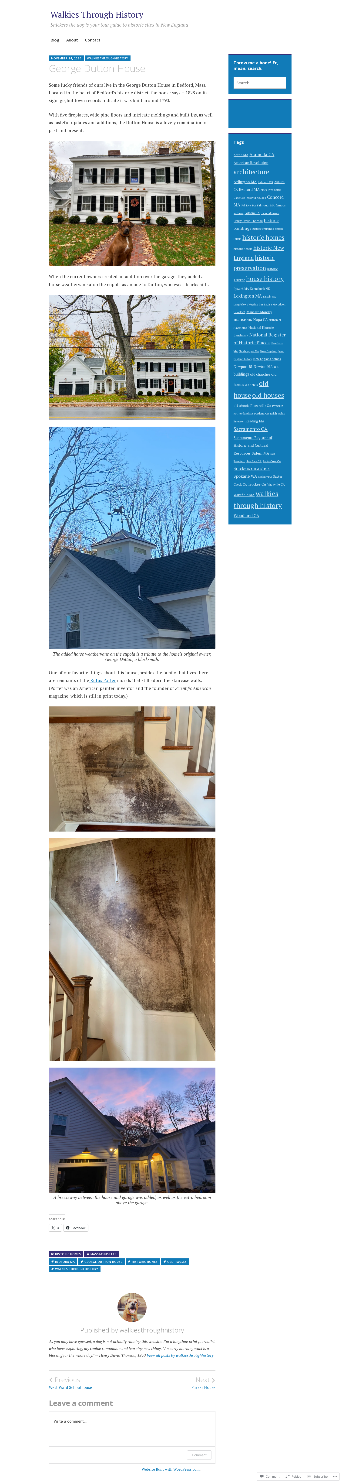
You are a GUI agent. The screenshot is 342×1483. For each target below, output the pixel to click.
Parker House (203, 1383)
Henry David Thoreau (248, 221)
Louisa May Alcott (274, 304)
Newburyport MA (249, 351)
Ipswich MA (241, 289)
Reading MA (254, 421)
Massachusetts (104, 1254)
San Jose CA (254, 461)
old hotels (251, 385)
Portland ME (246, 413)
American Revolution (251, 162)
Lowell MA (239, 312)
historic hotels (243, 249)
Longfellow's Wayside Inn (248, 304)
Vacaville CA (276, 484)
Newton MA (263, 366)
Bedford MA (65, 1262)
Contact (93, 40)
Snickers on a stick (252, 468)
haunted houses (270, 213)
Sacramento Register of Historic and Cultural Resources (253, 445)
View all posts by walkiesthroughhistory (180, 1355)
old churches (260, 374)
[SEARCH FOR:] (260, 83)
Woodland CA (246, 515)
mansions (243, 319)
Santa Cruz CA (272, 461)
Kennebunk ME (260, 289)
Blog (54, 40)
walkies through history (76, 1269)
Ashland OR (265, 182)
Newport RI (243, 366)
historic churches (263, 228)
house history (265, 278)
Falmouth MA (266, 205)
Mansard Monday (259, 312)
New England (268, 351)
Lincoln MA (269, 296)
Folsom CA (252, 213)
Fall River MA (248, 205)
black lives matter (271, 190)
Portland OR (261, 413)
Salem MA (260, 453)
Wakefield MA (244, 495)
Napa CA (260, 319)
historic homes (68, 1254)
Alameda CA (261, 154)
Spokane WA (245, 476)
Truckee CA (257, 484)
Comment (199, 1455)
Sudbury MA (265, 476)
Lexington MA (248, 296)
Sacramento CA (251, 428)
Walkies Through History (96, 14)
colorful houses (256, 197)
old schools (241, 406)
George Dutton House (103, 1262)
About (72, 40)
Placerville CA (260, 406)
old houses (177, 1262)
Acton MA (241, 155)
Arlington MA (245, 181)
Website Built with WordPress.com (171, 1469)
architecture (251, 172)
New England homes (267, 359)
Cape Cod (239, 197)
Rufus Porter (102, 680)
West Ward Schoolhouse (70, 1383)
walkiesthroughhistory (107, 58)
